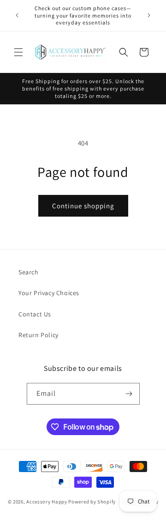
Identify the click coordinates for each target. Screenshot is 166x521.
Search (28, 272)
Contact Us (34, 314)
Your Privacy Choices (48, 293)
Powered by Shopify (92, 501)
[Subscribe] (129, 394)
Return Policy (38, 335)
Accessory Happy (46, 501)
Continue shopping (83, 205)
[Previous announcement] (17, 15)
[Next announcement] (149, 15)
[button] (18, 52)
